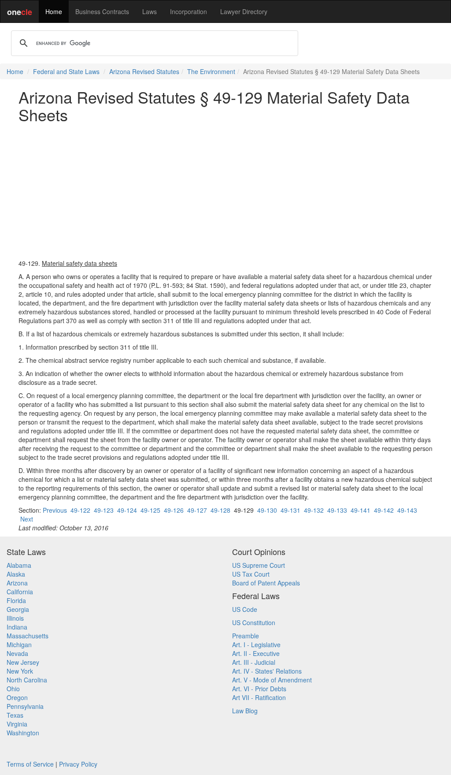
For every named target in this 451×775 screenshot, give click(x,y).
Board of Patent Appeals (266, 582)
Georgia (18, 609)
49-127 (197, 510)
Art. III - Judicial (253, 662)
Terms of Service (30, 764)
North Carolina (27, 679)
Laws (149, 11)
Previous (55, 510)
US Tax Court (251, 574)
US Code (244, 609)
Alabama (19, 565)
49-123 (104, 510)
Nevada (17, 653)
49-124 (127, 510)
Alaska (16, 574)
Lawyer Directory (243, 11)
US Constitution (253, 622)
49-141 (360, 510)
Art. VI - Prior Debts (259, 688)
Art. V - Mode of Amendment (272, 679)
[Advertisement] (225, 191)
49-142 (384, 510)
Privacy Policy (78, 764)
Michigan (19, 644)
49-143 (407, 510)
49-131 (290, 510)
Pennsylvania (25, 706)
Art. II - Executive (256, 653)
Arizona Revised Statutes (144, 71)
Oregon (17, 697)
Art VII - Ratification (259, 697)
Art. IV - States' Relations (267, 671)
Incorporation (188, 11)
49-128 (220, 510)
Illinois (15, 618)
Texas (15, 715)
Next (26, 518)
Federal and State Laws (66, 71)
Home (53, 11)
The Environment (211, 71)
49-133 (337, 510)
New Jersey (23, 662)
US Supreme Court (258, 565)
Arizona (17, 582)
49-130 (267, 510)
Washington (23, 732)
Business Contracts (102, 11)
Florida (16, 600)
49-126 (174, 510)
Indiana (17, 626)
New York (20, 671)
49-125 (150, 510)
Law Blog (245, 710)
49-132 (314, 510)
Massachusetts (27, 635)
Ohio (13, 688)
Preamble (245, 635)
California (20, 591)
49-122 (80, 510)
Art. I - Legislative (256, 644)
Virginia (17, 723)
